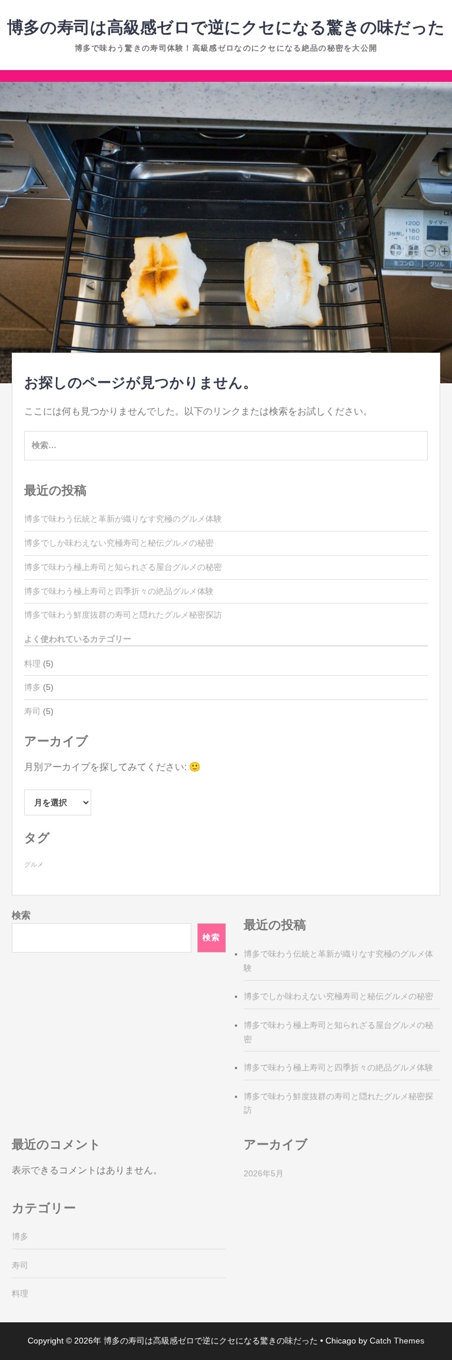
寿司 (32, 711)
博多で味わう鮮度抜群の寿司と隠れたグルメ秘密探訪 (123, 614)
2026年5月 (264, 1173)
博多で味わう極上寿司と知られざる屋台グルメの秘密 (123, 567)
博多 (32, 687)
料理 (32, 663)
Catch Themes (397, 1340)
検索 (21, 915)
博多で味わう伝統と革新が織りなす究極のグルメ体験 (123, 518)
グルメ (34, 864)
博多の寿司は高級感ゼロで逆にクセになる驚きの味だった (226, 27)
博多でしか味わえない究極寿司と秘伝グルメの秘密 (119, 543)
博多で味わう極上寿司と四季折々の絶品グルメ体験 (119, 591)
